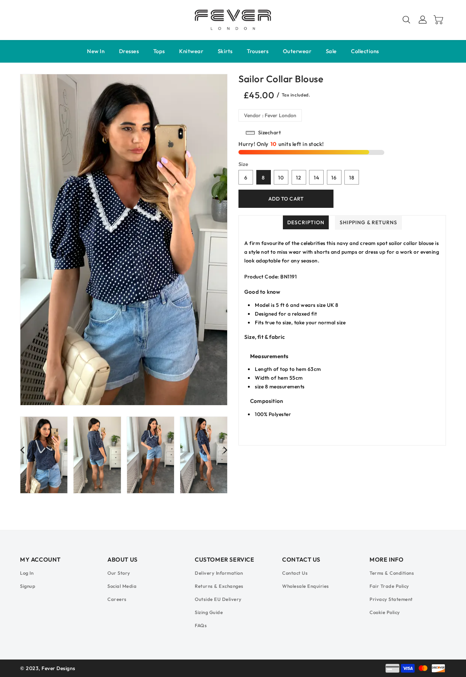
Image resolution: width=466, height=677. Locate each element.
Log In (26, 573)
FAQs (201, 625)
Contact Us (295, 573)
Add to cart (286, 198)
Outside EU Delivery (218, 599)
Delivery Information (219, 573)
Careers (117, 599)
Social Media (122, 586)
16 (334, 177)
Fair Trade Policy (389, 586)
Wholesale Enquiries (305, 586)
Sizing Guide (209, 612)
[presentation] (22, 449)
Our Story (118, 573)
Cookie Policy (385, 612)
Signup (27, 586)
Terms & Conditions (392, 573)
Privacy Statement (391, 599)
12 (298, 177)
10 (281, 177)
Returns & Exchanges (219, 586)
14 (316, 177)
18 (352, 177)
